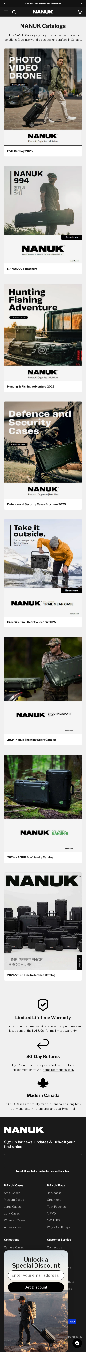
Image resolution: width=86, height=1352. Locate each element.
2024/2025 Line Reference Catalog (31, 975)
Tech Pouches (56, 1206)
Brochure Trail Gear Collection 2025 (31, 622)
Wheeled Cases (14, 1220)
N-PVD (51, 1213)
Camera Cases (14, 1247)
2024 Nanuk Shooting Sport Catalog (31, 739)
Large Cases (12, 1206)
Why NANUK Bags (58, 1227)
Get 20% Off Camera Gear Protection (43, 3)
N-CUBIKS (53, 1220)
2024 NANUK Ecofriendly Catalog (30, 857)
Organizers (54, 1199)
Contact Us (54, 1247)
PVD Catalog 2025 (20, 151)
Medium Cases (14, 1199)
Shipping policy (73, 1336)
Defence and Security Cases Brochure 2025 (36, 504)
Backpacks (54, 1193)
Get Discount (36, 1287)
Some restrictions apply (58, 1069)
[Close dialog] (62, 1255)
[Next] (81, 3)
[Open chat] (77, 1343)
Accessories (12, 1227)
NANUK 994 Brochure (22, 268)
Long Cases (12, 1213)
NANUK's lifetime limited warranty (54, 1030)
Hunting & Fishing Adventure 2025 (30, 386)
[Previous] (4, 3)
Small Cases (12, 1193)
